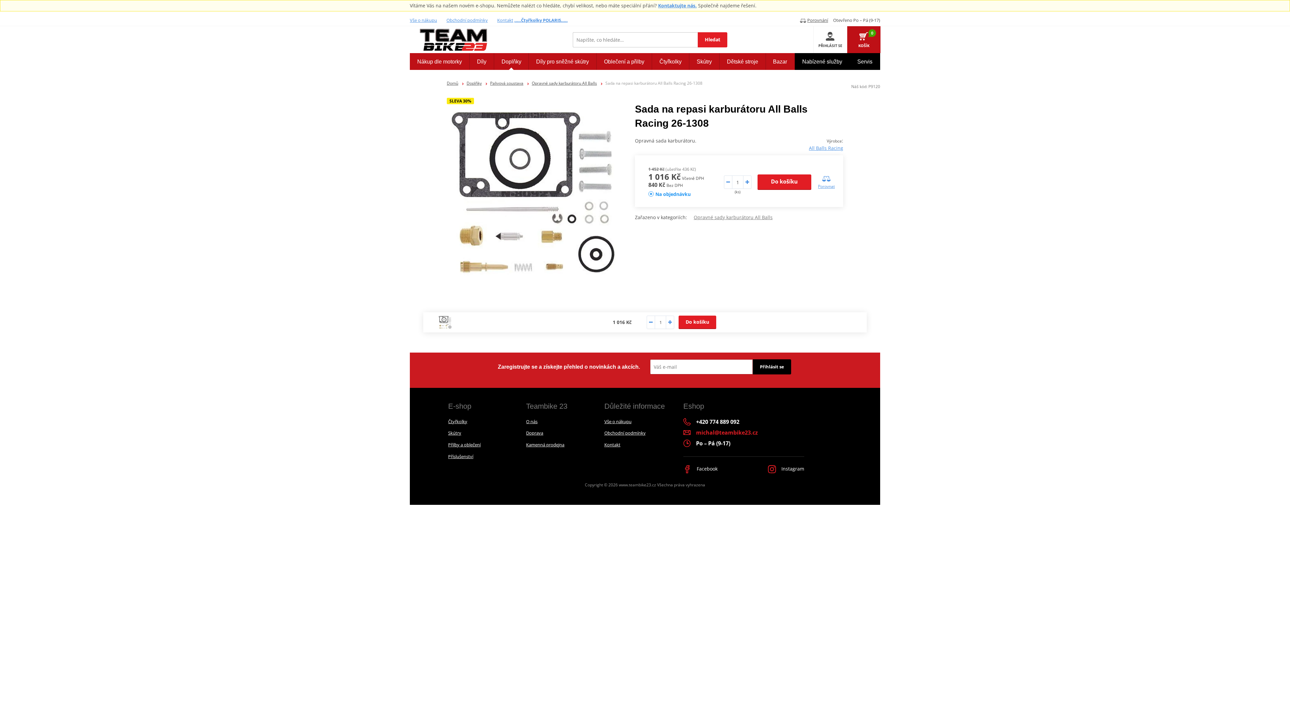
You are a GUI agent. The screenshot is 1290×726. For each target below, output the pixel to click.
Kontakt (505, 20)
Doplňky (474, 83)
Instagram (792, 469)
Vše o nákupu (423, 20)
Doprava (534, 433)
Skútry (454, 433)
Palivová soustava (506, 83)
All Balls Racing (826, 148)
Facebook (706, 469)
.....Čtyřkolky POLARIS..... (541, 20)
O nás (532, 421)
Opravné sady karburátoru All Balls (564, 83)
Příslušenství (460, 456)
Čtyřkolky (457, 421)
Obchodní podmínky (467, 20)
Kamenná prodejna (545, 445)
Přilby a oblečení (464, 445)
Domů (452, 83)
